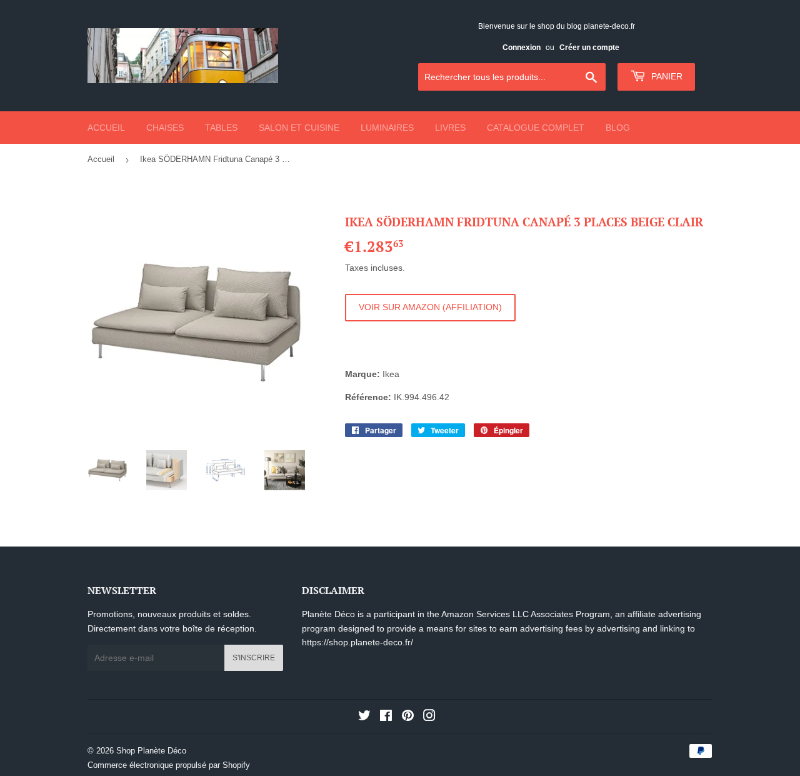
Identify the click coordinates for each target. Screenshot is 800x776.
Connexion (521, 47)
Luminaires (387, 128)
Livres (450, 128)
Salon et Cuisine (299, 128)
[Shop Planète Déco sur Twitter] (364, 717)
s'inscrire (253, 657)
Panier (665, 76)
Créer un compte (589, 47)
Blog (618, 128)
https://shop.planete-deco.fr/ (357, 642)
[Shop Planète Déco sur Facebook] (385, 717)
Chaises (165, 128)
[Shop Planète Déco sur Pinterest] (407, 717)
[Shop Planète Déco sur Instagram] (429, 717)
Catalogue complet (535, 128)
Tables (221, 128)
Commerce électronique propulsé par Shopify (169, 765)
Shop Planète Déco (151, 750)
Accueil (106, 128)
